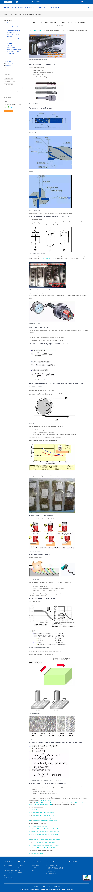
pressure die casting (10, 87)
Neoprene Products (11, 47)
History (19, 867)
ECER (71, 889)
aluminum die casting (10, 81)
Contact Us (47, 7)
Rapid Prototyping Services (50, 818)
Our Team (20, 872)
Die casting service (11, 53)
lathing (39, 30)
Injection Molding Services (50, 820)
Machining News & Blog (38, 853)
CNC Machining (10, 42)
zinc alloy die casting (11, 32)
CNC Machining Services (38, 810)
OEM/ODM (34, 867)
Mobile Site (57, 886)
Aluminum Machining (52, 834)
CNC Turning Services (49, 815)
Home (8, 7)
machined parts (32, 260)
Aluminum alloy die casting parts (13, 30)
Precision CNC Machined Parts (39, 826)
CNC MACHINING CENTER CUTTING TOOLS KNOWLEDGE (27, 14)
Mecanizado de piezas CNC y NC (13, 51)
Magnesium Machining (52, 837)
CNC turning (52, 258)
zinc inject (16, 94)
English (84, 1)
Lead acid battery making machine (14, 49)
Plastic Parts (9, 36)
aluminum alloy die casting (11, 91)
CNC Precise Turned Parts (53, 828)
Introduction (20, 865)
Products (13, 7)
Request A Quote (56, 7)
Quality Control (37, 7)
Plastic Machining (51, 847)
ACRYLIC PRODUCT (11, 45)
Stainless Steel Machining (53, 845)
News (6, 67)
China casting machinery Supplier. (27, 889)
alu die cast (19, 87)
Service (19, 870)
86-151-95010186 (36, 1)
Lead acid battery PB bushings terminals (13, 39)
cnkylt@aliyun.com (23, 1)
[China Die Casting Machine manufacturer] (8, 2)
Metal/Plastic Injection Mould (13, 34)
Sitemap (36, 886)
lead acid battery (9, 78)
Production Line (35, 865)
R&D (33, 870)
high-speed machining (45, 800)
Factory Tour (28, 7)
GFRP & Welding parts (11, 43)
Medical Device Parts (11, 55)
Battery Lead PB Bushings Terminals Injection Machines (14, 27)
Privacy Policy (46, 886)
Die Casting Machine (11, 25)
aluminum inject (9, 94)
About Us (20, 7)
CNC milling (45, 258)
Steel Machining (51, 842)
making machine (9, 84)
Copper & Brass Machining (53, 839)
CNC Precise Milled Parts (53, 831)
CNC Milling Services (49, 812)
